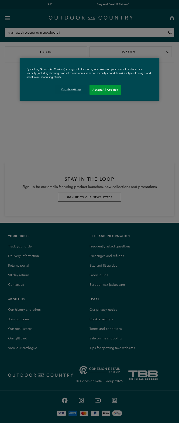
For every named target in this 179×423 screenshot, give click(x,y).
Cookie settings (71, 89)
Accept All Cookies (105, 89)
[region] (89, 79)
